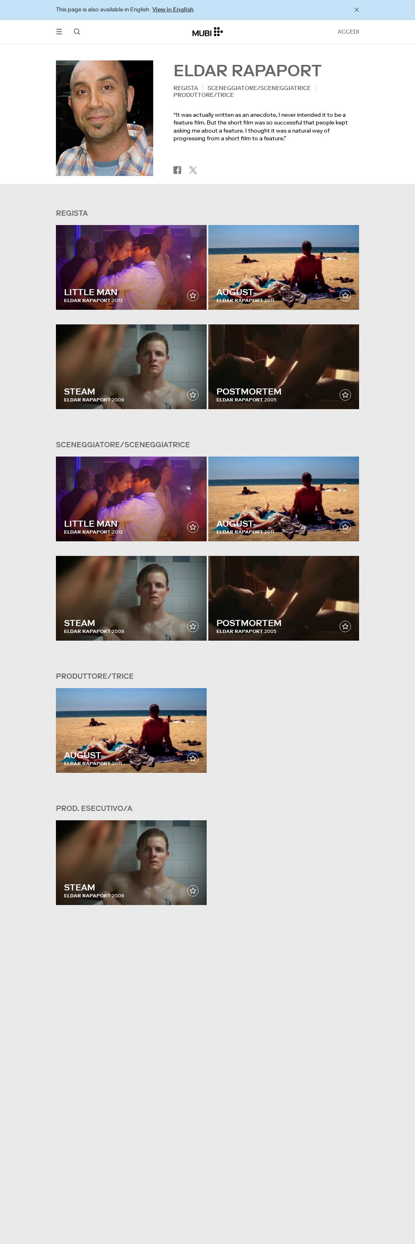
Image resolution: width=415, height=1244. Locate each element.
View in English (173, 9)
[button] (59, 32)
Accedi (348, 31)
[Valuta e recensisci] (193, 295)
